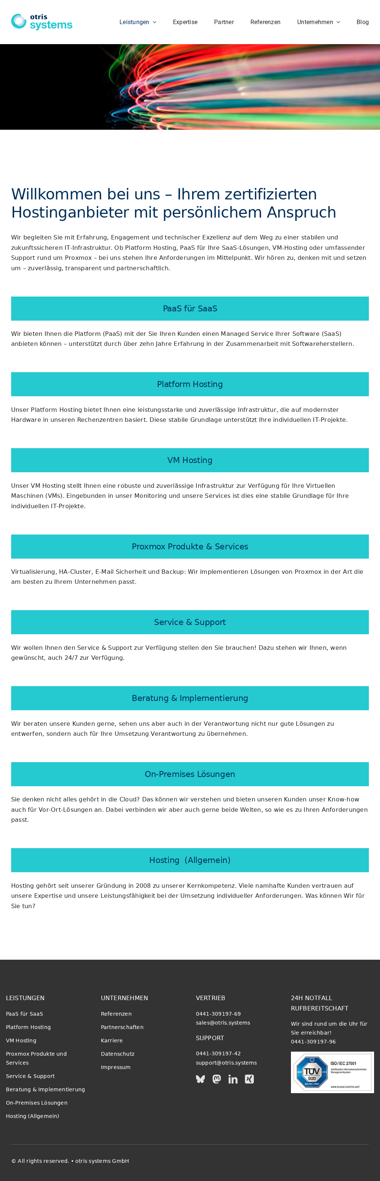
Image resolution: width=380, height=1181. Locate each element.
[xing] (249, 1079)
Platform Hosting (190, 384)
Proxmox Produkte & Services (190, 546)
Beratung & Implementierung (190, 698)
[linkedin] (233, 1079)
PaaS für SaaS (190, 308)
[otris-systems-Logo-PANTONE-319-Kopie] (41, 16)
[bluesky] (200, 1079)
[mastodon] (216, 1079)
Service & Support (190, 622)
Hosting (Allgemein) (189, 860)
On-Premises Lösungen (190, 774)
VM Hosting (190, 460)
